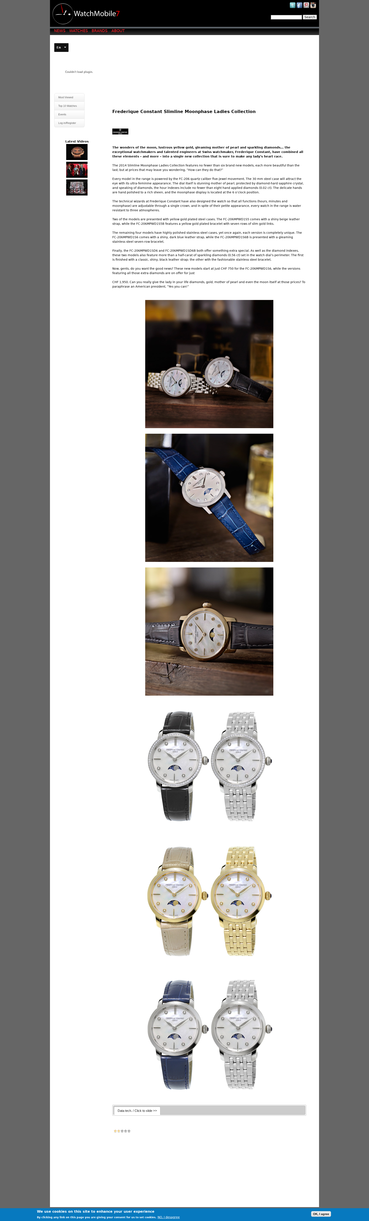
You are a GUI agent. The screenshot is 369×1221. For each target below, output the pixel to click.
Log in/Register (67, 123)
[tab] (137, 1111)
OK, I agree (321, 1214)
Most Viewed (65, 97)
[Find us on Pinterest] (306, 8)
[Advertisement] (211, 68)
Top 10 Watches (67, 105)
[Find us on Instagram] (313, 8)
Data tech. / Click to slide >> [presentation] (137, 1110)
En (59, 47)
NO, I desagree (169, 1217)
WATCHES (78, 30)
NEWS (59, 30)
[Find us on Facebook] (299, 8)
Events (60, 114)
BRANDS (99, 30)
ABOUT (118, 30)
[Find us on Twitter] (293, 8)
